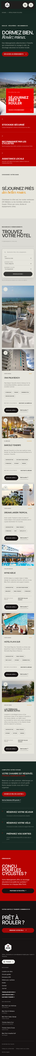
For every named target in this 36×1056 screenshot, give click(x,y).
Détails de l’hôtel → (11, 410)
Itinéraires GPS (6, 977)
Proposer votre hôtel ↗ (18, 890)
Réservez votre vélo (18, 930)
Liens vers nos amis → (8, 994)
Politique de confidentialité (8, 1048)
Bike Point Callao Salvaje (9, 1017)
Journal (4, 988)
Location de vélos (7, 971)
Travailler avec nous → (9, 992)
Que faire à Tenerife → (8, 997)
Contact (4, 985)
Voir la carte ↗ (24, 410)
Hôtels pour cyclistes (8, 980)
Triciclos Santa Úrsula (8, 1028)
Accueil (4, 12)
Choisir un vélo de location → (14, 794)
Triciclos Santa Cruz (8, 1023)
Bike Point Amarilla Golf (9, 1034)
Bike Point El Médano (8, 1012)
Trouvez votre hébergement (19, 109)
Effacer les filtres (18, 273)
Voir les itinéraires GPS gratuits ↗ (11, 800)
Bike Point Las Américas (9, 1006)
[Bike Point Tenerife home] (7, 5)
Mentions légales (6, 1052)
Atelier (4, 982)
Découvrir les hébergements (15, 54)
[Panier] (25, 5)
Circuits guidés (6, 974)
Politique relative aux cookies (22, 1048)
